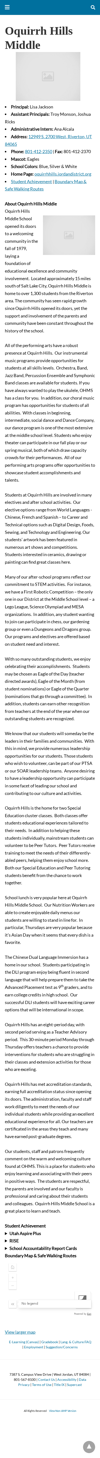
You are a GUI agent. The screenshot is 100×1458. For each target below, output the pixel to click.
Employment (33, 1347)
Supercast (74, 1385)
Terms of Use (41, 1385)
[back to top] (89, 1447)
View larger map (20, 1332)
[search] (93, 7)
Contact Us (46, 1379)
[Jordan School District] (50, 7)
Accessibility (66, 1379)
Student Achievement (31, 181)
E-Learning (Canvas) (24, 1342)
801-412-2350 (38, 151)
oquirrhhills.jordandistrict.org (62, 174)
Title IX (59, 1385)
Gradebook (49, 1342)
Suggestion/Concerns (62, 1347)
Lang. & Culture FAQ (75, 1342)
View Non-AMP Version (62, 1410)
